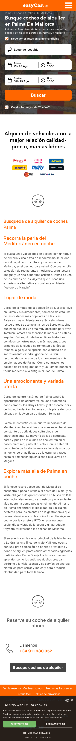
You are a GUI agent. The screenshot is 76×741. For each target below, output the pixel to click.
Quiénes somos (33, 688)
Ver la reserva (12, 688)
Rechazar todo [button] (55, 724)
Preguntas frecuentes (59, 688)
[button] (38, 732)
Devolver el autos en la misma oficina (35, 38)
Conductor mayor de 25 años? (30, 107)
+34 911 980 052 (35, 651)
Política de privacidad (47, 694)
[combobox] (67, 700)
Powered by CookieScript (38, 737)
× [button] (72, 700)
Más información (53, 717)
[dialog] (38, 718)
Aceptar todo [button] (19, 724)
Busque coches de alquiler (38, 667)
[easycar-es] (38, 5)
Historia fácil (23, 694)
